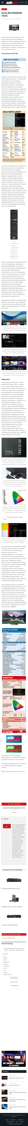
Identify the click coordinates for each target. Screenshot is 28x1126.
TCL (5, 970)
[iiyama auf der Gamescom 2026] (4, 1077)
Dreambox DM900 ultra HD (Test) (11, 888)
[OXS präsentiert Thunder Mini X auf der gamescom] (4, 1099)
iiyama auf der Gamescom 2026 (16, 1078)
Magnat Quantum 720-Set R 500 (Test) (12, 906)
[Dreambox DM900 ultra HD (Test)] (14, 880)
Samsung (6, 966)
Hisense (6, 953)
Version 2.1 (5, 1115)
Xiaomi (5, 972)
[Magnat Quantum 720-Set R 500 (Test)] (14, 898)
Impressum (13, 1119)
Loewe (5, 958)
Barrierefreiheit (10, 1121)
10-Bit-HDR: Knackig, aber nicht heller (13, 518)
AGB (17, 1121)
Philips (5, 964)
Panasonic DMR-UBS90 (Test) (10, 925)
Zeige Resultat (14, 982)
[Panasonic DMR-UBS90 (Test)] (14, 916)
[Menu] (3, 2)
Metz (5, 960)
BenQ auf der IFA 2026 (14, 1085)
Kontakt (21, 1121)
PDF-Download (14, 810)
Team (7, 1119)
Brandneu (5, 1071)
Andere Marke (7, 974)
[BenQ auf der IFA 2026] (4, 1084)
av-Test (4, 9)
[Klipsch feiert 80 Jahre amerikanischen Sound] (4, 1092)
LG (4, 956)
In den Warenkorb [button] (15, 804)
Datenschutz (21, 1119)
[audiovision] (12, 2)
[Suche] (25, 2)
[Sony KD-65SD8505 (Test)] (14, 28)
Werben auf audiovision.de (15, 1124)
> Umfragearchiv (14, 985)
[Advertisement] (14, 1003)
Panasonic (6, 962)
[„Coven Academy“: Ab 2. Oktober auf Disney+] (4, 1106)
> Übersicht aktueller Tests (8, 938)
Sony (5, 968)
